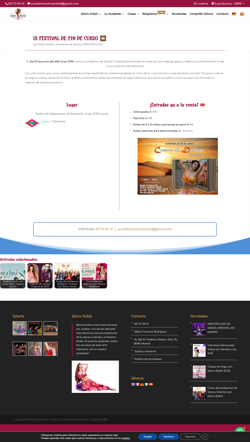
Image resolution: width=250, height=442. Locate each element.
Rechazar (169, 436)
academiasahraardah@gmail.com (145, 229)
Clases (132, 14)
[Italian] (146, 384)
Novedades (179, 14)
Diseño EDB (99, 419)
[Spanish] (242, 16)
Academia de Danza (68, 44)
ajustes (126, 438)
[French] (138, 384)
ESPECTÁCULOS (92, 44)
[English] (133, 384)
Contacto (222, 14)
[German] (234, 16)
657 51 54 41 (16, 3)
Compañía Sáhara (201, 14)
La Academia (112, 14)
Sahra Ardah (89, 14)
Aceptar (148, 436)
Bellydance (154, 14)
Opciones (190, 436)
